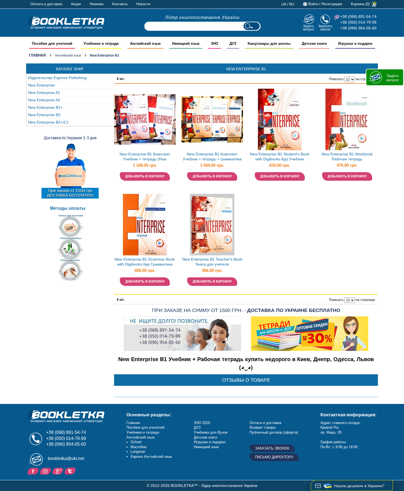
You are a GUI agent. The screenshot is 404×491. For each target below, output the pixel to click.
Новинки (96, 4)
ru (291, 4)
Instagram (46, 471)
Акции (76, 4)
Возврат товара (262, 427)
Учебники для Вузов (211, 432)
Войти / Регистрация (325, 4)
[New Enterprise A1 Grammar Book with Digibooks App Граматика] (145, 224)
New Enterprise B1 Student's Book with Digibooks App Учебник (279, 156)
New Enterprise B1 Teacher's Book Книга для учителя (212, 262)
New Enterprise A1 (44, 92)
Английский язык (68, 55)
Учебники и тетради (142, 432)
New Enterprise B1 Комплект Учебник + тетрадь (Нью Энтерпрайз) (145, 157)
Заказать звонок (325, 27)
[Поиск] (251, 26)
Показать (336, 79)
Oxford (136, 442)
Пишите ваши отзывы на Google (58, 471)
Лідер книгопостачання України (202, 17)
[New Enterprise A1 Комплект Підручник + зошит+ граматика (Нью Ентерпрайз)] (212, 119)
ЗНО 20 (200, 423)
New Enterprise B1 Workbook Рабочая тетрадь (347, 156)
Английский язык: (141, 437)
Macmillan (139, 447)
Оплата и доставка (46, 4)
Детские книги (205, 437)
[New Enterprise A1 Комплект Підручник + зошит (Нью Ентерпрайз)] (145, 119)
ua (283, 4)
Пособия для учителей (145, 427)
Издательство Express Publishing (57, 78)
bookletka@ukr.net (66, 458)
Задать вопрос (308, 27)
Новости (143, 4)
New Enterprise (41, 85)
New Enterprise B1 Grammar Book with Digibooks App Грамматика (145, 262)
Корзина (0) (360, 4)
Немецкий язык (206, 447)
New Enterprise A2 (44, 100)
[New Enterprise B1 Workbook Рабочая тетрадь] (347, 119)
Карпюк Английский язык (151, 456)
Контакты (120, 4)
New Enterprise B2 (44, 115)
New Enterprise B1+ (45, 107)
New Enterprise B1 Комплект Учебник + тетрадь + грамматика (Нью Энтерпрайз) (212, 157)
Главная (37, 55)
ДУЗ (197, 427)
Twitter (71, 471)
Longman (138, 452)
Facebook (33, 471)
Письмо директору (274, 457)
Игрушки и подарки (209, 442)
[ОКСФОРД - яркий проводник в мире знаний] (65, 22)
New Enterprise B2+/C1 (48, 122)
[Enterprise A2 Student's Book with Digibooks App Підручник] (280, 119)
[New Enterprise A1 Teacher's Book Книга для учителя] (212, 224)
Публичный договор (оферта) (274, 432)
